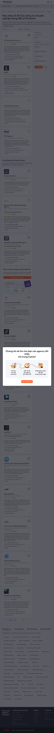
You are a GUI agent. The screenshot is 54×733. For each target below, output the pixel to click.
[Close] (49, 349)
